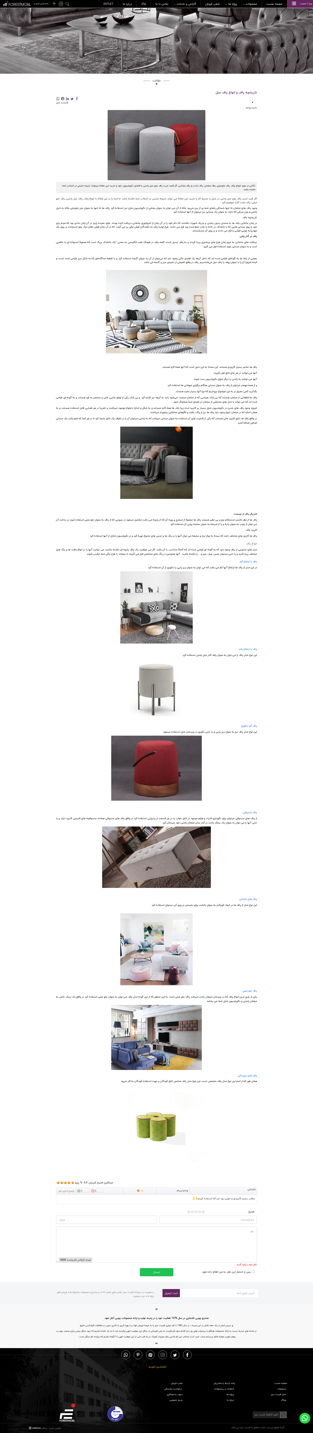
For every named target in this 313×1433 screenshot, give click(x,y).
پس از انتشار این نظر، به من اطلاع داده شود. (226, 1272)
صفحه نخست (280, 1383)
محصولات (281, 1389)
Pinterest (138, 1354)
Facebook (187, 1354)
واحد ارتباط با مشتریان (224, 1383)
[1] (188, 1212)
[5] (58, 1182)
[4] (199, 1212)
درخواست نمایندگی (173, 1389)
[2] (192, 1212)
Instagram (163, 1354)
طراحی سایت (55, 1428)
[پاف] (156, 145)
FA (53, 4)
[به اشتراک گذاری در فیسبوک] (76, 99)
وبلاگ (283, 1400)
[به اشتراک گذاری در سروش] (62, 99)
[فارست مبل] (26, 3)
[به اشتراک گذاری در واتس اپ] (58, 99)
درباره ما (230, 1400)
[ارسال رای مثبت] (83, 1191)
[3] (196, 1212)
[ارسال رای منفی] (97, 1191)
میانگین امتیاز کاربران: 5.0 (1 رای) (94, 1182)
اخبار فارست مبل (278, 1394)
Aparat (150, 1354)
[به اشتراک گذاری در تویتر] (72, 99)
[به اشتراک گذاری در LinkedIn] (67, 99)
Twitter (175, 1354)
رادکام (44, 1428)
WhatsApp (126, 1354)
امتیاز (251, 1212)
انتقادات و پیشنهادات (224, 1389)
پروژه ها (230, 1394)
